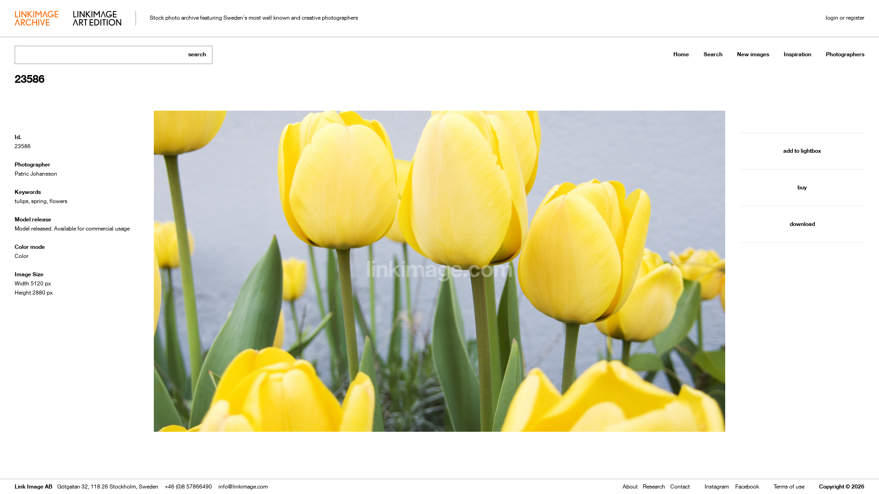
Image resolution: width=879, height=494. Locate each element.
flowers (58, 201)
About (630, 486)
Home (681, 54)
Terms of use (789, 486)
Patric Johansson (36, 173)
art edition (97, 19)
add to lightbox (802, 150)
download (802, 223)
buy (802, 187)
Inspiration (797, 54)
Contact (680, 486)
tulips (21, 201)
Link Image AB (33, 486)
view (62, 460)
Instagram (717, 486)
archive (36, 19)
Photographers (845, 54)
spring (39, 201)
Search (713, 54)
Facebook (747, 486)
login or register (845, 17)
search (197, 54)
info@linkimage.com (243, 486)
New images (753, 54)
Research (654, 486)
